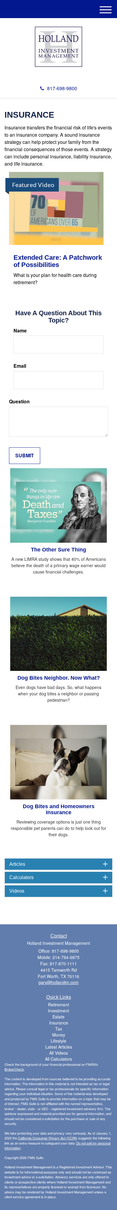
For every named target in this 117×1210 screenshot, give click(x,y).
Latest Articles (58, 1047)
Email (20, 366)
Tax (58, 1029)
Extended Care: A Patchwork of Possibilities (58, 261)
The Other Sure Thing (58, 550)
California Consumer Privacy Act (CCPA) (47, 1137)
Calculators (21, 877)
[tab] (58, 864)
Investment (58, 1011)
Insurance (58, 1023)
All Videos (58, 1053)
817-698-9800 (62, 88)
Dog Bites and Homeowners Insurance (58, 809)
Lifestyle (58, 1041)
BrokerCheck (14, 1069)
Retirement (58, 1005)
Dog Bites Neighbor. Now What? (58, 678)
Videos (16, 891)
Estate (58, 1017)
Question (19, 401)
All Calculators (58, 1059)
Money (58, 1035)
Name (20, 330)
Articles (17, 864)
